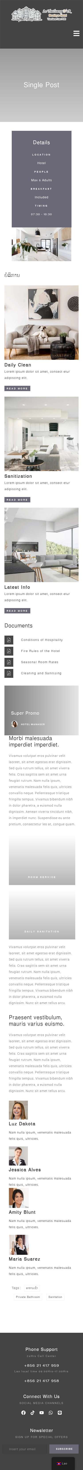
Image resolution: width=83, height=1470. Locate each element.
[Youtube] (41, 1412)
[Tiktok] (32, 1412)
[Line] (59, 1412)
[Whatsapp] (50, 1412)
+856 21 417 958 (41, 1380)
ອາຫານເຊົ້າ (32, 1288)
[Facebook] (23, 1412)
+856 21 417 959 (41, 1365)
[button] (16, 245)
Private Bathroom (28, 1297)
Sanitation (55, 1297)
